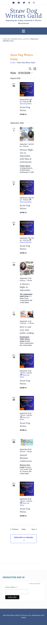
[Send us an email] (13, 3)
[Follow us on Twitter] (24, 3)
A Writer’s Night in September (25, 287)
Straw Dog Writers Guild (23, 13)
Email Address (11, 587)
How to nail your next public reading (27, 330)
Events (12, 62)
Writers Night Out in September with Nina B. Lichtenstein (26, 156)
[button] (23, 31)
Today (23, 529)
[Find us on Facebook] (19, 3)
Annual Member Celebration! (26, 458)
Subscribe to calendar (23, 537)
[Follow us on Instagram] (29, 3)
